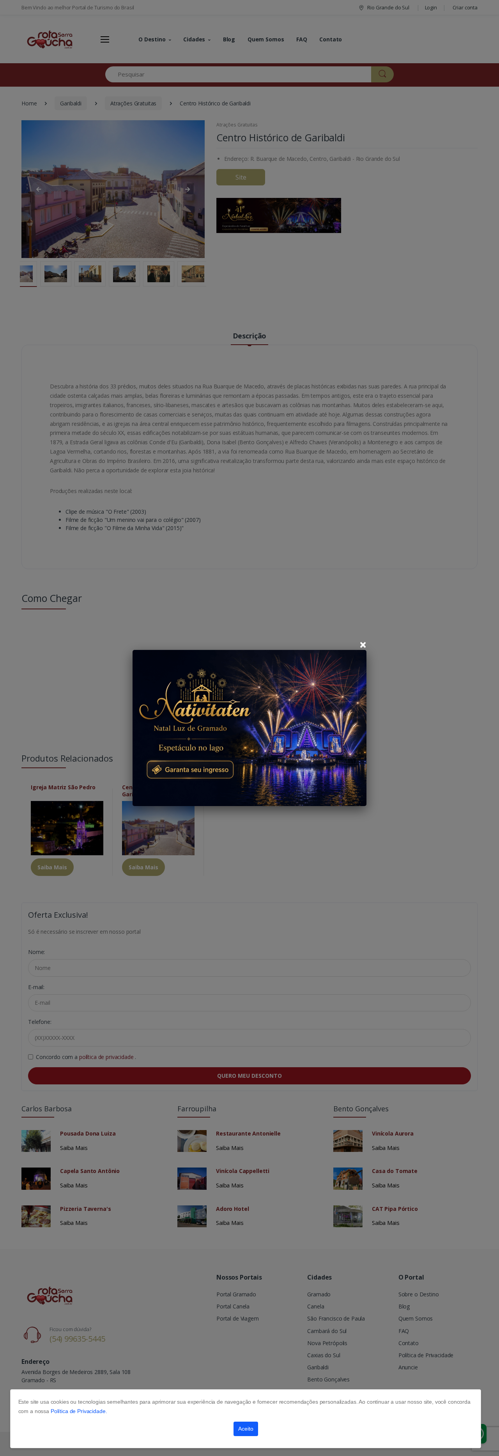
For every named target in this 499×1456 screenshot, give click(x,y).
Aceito (245, 1429)
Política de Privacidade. (79, 1411)
